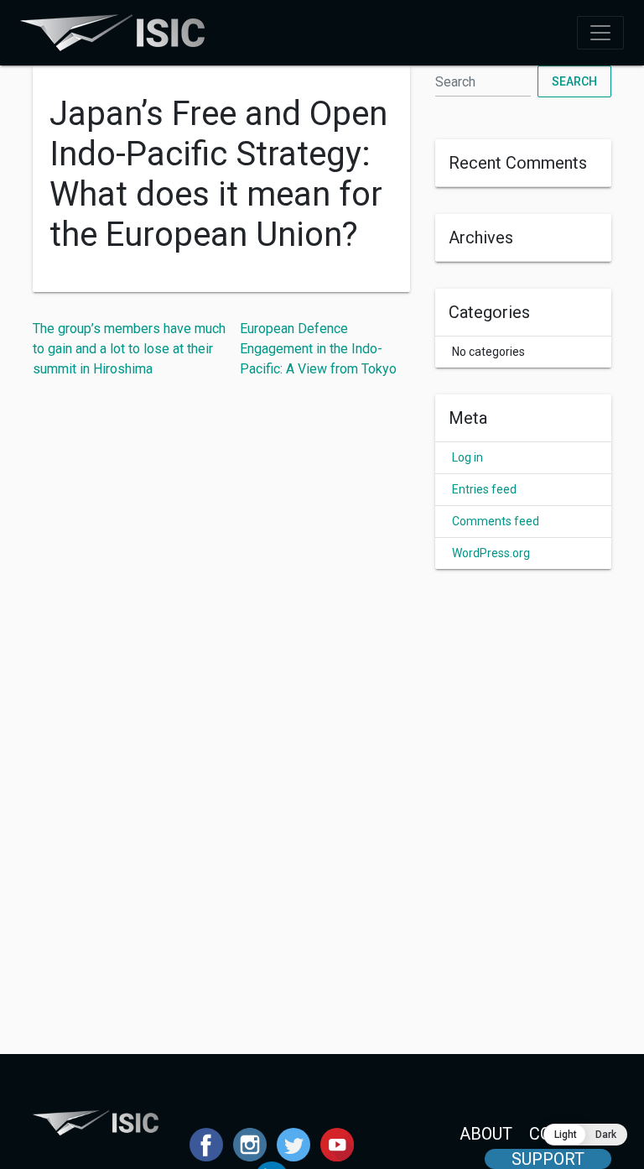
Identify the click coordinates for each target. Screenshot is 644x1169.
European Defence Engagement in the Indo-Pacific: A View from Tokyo (318, 349)
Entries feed (484, 489)
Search (574, 81)
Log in (467, 457)
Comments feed (495, 521)
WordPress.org (491, 553)
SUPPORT (548, 1159)
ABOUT (486, 1134)
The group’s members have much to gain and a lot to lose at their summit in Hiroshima (129, 349)
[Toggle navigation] (600, 33)
